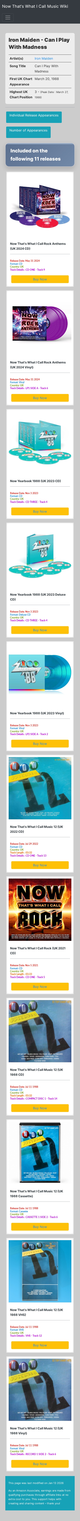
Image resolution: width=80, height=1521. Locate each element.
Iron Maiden (44, 58)
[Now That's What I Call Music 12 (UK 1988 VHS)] (40, 1271)
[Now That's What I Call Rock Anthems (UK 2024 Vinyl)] (40, 324)
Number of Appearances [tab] (28, 130)
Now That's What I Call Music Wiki (35, 6)
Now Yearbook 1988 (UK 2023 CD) (35, 481)
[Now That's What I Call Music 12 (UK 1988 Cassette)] (40, 1153)
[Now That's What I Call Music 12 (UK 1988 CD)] (40, 1031)
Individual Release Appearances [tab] (33, 115)
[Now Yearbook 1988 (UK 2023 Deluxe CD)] (40, 556)
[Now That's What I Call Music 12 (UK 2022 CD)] (40, 788)
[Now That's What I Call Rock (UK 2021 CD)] (40, 910)
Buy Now (40, 279)
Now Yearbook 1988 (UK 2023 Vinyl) (37, 713)
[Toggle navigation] (8, 17)
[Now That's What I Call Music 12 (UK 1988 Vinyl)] (40, 1390)
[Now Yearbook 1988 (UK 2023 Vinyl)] (40, 674)
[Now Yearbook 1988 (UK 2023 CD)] (40, 442)
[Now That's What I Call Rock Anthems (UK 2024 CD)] (40, 205)
